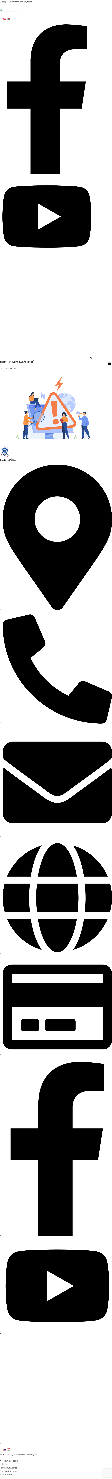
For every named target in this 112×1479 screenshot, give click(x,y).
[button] (109, 363)
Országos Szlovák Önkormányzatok (16, 1)
